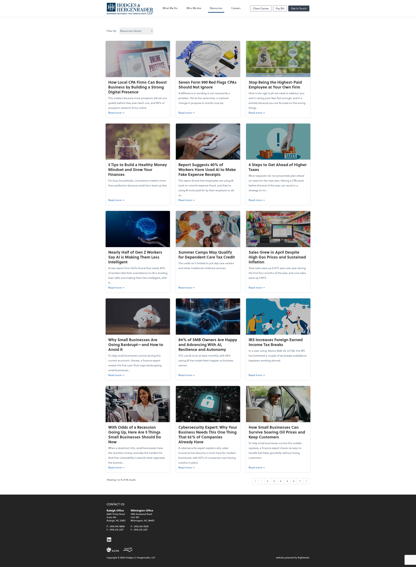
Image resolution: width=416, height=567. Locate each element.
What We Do (170, 8)
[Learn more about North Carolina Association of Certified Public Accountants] (128, 550)
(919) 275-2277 (117, 529)
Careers (235, 8)
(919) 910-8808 (117, 526)
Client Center (261, 8)
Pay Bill (280, 8)
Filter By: (112, 31)
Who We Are (194, 8)
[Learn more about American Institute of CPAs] (113, 550)
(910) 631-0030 (141, 526)
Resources (216, 8)
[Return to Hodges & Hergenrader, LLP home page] (130, 8)
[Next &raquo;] (306, 481)
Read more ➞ (137, 112)
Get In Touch (299, 8)
